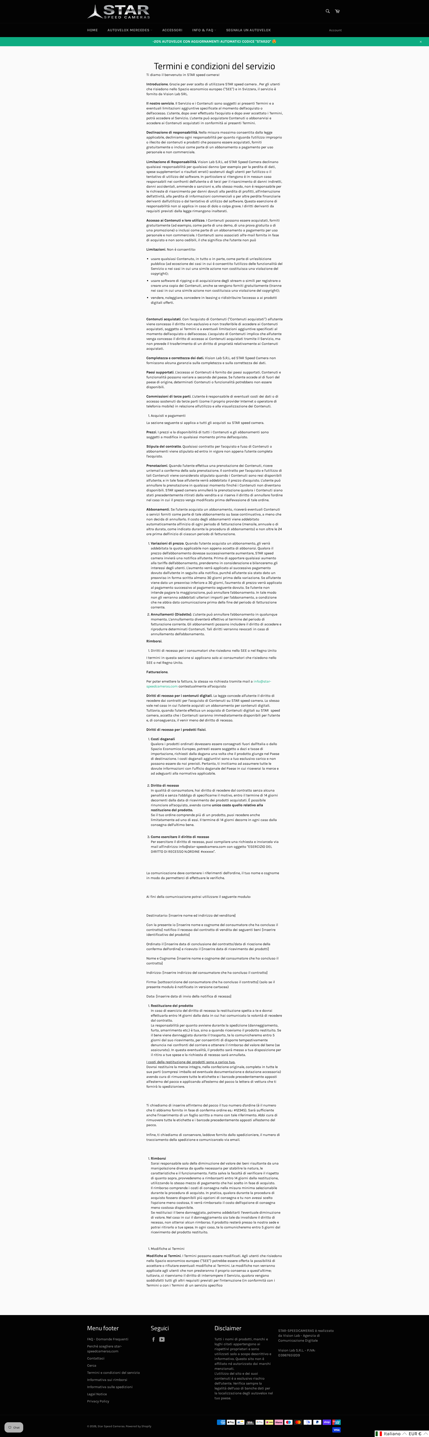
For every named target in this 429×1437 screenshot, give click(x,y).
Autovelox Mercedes (128, 30)
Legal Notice (97, 1394)
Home (92, 30)
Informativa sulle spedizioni (110, 1387)
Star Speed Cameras (111, 1426)
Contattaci (96, 1358)
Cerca (91, 1365)
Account (335, 30)
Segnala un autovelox (248, 30)
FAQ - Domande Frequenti (107, 1339)
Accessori (172, 30)
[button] (391, 1434)
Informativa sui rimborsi (107, 1380)
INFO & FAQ (203, 30)
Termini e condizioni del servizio (113, 1372)
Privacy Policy (98, 1401)
